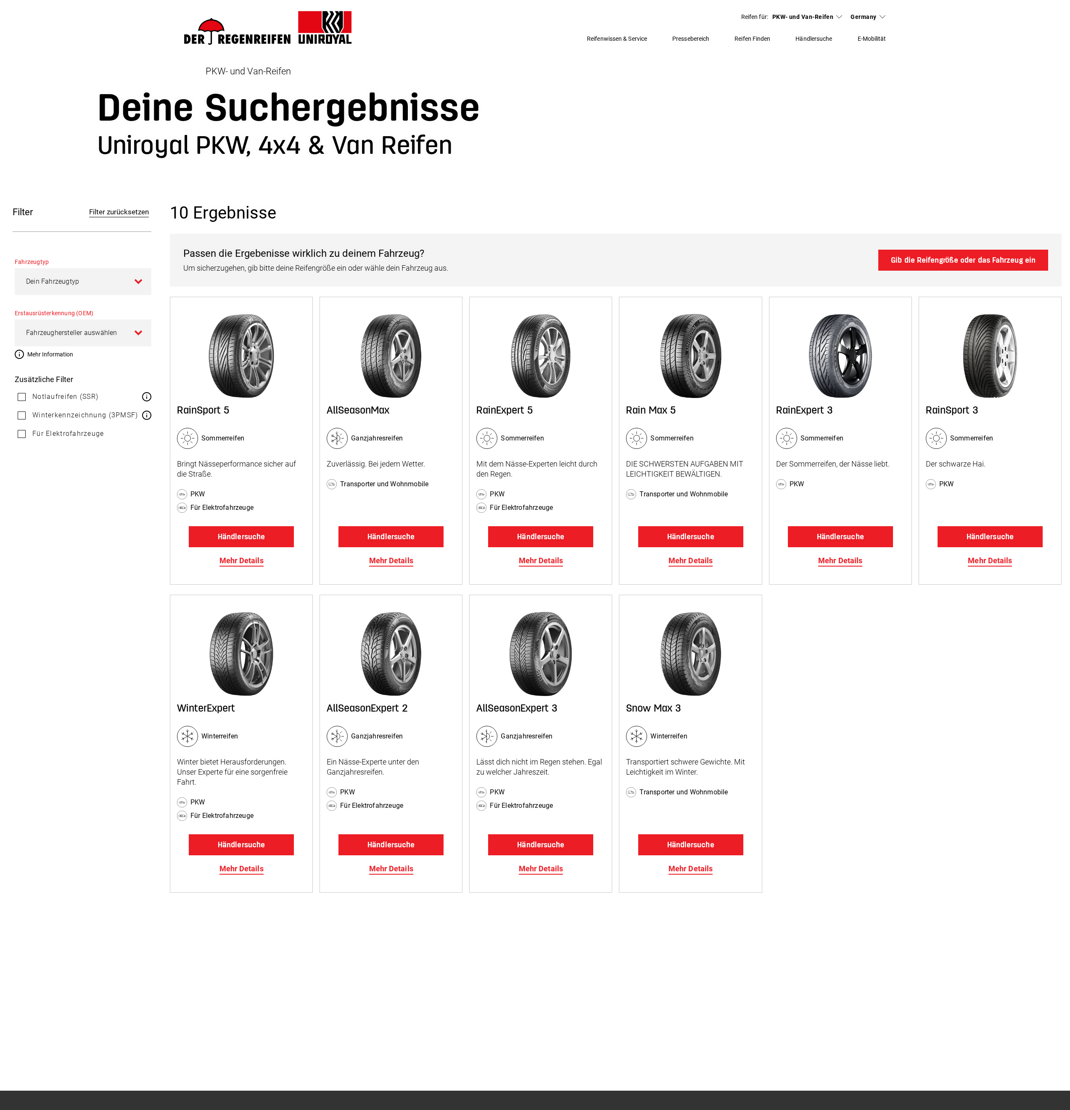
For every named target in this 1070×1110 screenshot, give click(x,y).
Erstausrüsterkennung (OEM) (54, 313)
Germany (863, 16)
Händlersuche (813, 38)
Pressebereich (690, 38)
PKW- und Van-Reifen (803, 16)
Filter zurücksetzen (119, 212)
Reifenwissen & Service (617, 38)
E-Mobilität (872, 38)
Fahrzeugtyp (32, 261)
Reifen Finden (752, 38)
